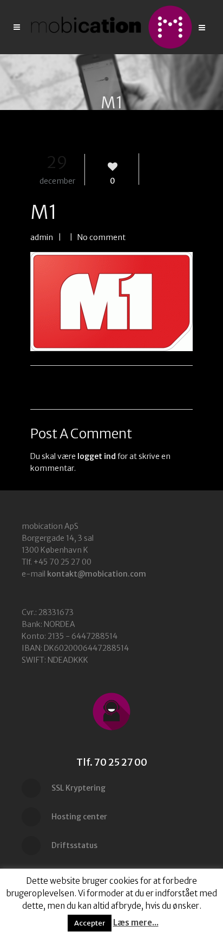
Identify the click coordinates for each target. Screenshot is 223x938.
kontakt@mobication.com (96, 574)
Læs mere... (136, 922)
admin (41, 237)
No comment (101, 237)
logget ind (96, 456)
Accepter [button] (89, 923)
